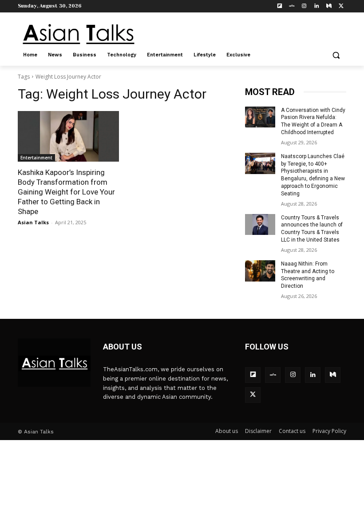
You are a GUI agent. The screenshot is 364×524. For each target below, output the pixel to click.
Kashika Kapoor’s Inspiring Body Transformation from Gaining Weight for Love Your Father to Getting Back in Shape (66, 192)
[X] (341, 6)
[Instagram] (304, 6)
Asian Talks (33, 222)
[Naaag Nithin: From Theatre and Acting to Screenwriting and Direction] (260, 271)
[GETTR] (292, 6)
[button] (335, 55)
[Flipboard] (279, 6)
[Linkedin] (317, 6)
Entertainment (36, 158)
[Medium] (329, 6)
